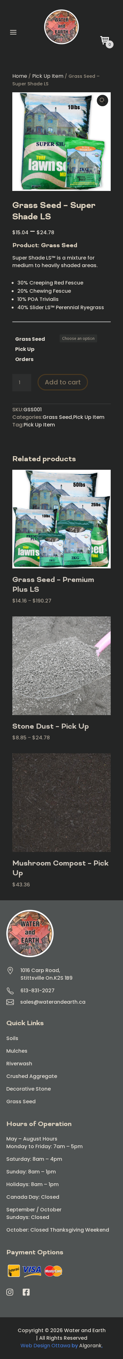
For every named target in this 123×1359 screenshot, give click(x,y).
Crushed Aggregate (31, 1076)
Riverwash (19, 1063)
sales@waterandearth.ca (52, 1002)
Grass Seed (57, 417)
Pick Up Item (47, 76)
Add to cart (63, 382)
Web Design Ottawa (45, 1345)
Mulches (16, 1051)
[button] (102, 100)
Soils (12, 1038)
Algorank (90, 1345)
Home (19, 76)
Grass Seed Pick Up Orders (30, 349)
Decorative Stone (28, 1089)
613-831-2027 (37, 990)
